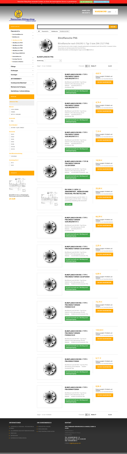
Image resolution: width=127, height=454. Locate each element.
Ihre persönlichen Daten (46, 431)
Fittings (13, 66)
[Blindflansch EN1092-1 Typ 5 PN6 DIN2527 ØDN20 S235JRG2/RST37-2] (49, 112)
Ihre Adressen (42, 429)
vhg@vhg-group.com (75, 443)
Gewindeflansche (16, 56)
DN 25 (12, 139)
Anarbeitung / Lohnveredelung (20, 91)
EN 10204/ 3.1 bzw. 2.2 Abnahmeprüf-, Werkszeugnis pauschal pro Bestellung (19, 195)
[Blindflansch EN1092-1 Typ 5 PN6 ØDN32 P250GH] (49, 368)
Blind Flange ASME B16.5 (18, 53)
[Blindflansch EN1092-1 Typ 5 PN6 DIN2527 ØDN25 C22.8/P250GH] (49, 284)
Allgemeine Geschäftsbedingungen (22, 430)
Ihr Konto (86, 13)
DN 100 (13, 146)
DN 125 (13, 149)
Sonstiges (14, 74)
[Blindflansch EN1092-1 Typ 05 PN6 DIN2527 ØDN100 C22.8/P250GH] (49, 170)
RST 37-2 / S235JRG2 (16, 114)
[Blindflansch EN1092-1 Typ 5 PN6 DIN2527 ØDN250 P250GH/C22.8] (49, 340)
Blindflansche (15, 37)
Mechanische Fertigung (18, 87)
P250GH (13, 112)
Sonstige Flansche (17, 59)
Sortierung (40, 60)
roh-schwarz (14, 156)
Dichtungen (14, 70)
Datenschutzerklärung (101, 2)
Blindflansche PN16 (17, 45)
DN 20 (12, 136)
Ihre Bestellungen (44, 426)
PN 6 (12, 121)
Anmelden (86, 10)
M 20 (12, 165)
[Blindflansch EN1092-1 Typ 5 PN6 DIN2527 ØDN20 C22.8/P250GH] (49, 256)
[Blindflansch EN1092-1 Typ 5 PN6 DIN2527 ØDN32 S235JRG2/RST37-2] (49, 141)
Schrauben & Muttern (17, 61)
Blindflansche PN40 (17, 50)
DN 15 (12, 134)
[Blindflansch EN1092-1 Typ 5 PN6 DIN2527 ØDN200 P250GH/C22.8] (49, 312)
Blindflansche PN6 (17, 40)
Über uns (13, 433)
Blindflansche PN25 (17, 48)
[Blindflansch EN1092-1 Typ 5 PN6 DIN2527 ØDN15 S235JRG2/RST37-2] (49, 83)
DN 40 (12, 144)
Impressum (14, 435)
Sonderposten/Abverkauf (18, 83)
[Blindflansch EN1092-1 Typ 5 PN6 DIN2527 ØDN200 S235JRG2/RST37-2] (49, 227)
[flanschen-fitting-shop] (22, 16)
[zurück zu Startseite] (39, 31)
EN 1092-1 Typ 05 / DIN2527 (17, 127)
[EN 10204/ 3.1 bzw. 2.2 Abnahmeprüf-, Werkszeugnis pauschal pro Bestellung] (49, 198)
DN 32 (12, 141)
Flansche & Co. (15, 31)
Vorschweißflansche (17, 34)
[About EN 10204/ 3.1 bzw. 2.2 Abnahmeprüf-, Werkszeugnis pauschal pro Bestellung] (17, 185)
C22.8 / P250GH (15, 109)
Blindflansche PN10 (17, 42)
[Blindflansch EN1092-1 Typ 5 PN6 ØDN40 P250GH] (49, 396)
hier (88, 50)
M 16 (12, 162)
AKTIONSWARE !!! (16, 79)
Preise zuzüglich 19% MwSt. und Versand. (104, 77)
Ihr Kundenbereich (44, 423)
